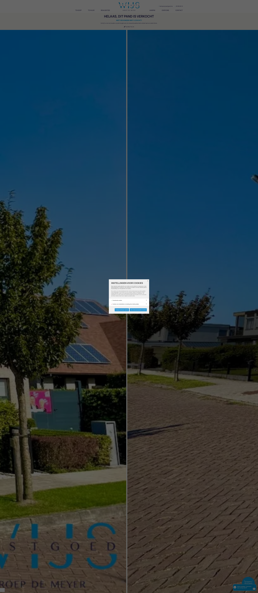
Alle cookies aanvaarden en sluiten (138, 309)
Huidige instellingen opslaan (122, 309)
